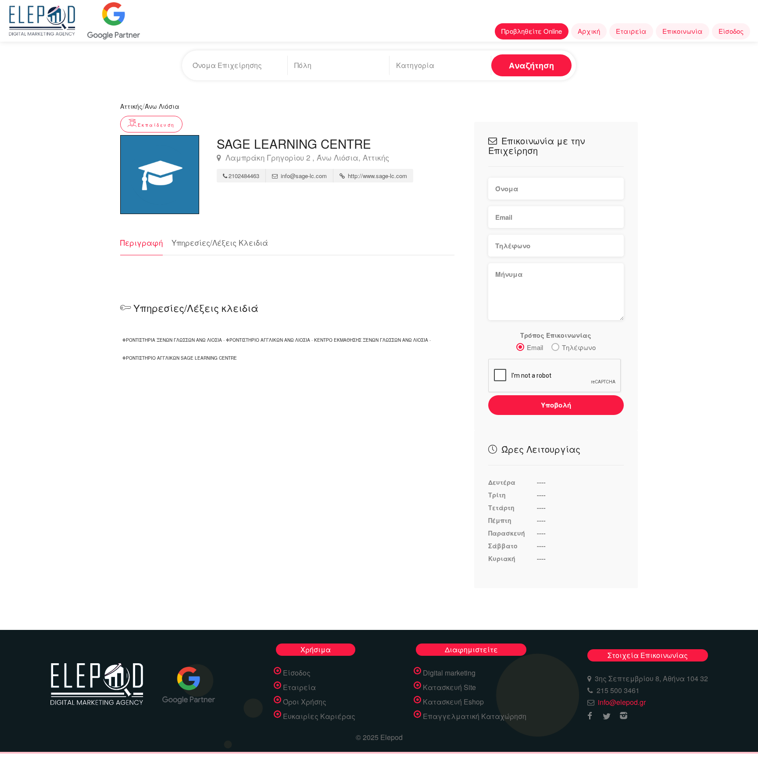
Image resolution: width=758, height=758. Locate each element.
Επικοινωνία (682, 31)
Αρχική (589, 31)
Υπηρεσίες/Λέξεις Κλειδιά (220, 242)
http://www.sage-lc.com (376, 176)
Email (535, 347)
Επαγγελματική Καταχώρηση (474, 716)
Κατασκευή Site (449, 687)
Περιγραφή (141, 242)
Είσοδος (731, 31)
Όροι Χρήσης (304, 702)
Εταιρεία (631, 31)
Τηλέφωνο (579, 347)
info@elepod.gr (622, 702)
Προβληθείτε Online (531, 31)
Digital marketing (449, 673)
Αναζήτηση (531, 65)
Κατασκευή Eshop (453, 702)
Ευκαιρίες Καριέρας (319, 716)
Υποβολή (556, 405)
